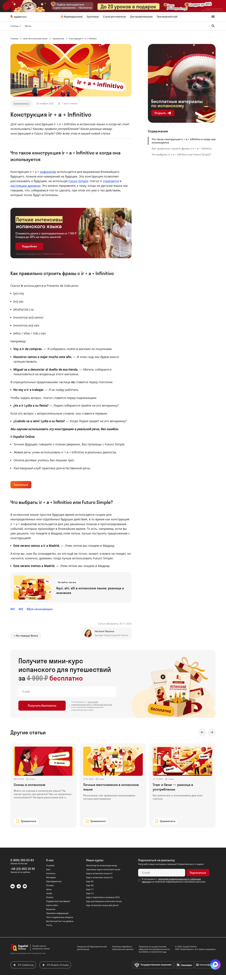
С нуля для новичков (114, 16)
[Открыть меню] (213, 16)
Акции (49, 893)
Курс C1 (90, 889)
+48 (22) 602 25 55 (22, 869)
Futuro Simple (78, 181)
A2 (21, 609)
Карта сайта (52, 905)
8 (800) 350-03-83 (22, 860)
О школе (50, 865)
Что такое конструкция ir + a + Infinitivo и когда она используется (184, 141)
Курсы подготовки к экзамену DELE (103, 897)
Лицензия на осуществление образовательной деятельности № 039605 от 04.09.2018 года (154, 949)
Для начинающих (40, 609)
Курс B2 (90, 885)
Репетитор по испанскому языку (101, 865)
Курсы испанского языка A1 (99, 873)
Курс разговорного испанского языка (104, 901)
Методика (51, 877)
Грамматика (21, 103)
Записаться (21, 484)
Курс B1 (90, 881)
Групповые (93, 16)
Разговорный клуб (167, 16)
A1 (13, 609)
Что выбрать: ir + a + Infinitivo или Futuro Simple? (181, 154)
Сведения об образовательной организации (92, 948)
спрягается (111, 181)
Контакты (50, 873)
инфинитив (48, 172)
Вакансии (50, 909)
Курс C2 (90, 893)
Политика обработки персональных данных (123, 948)
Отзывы (50, 885)
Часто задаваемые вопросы (59, 917)
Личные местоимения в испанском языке (111, 787)
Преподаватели (53, 881)
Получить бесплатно (42, 705)
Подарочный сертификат (58, 901)
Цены (48, 889)
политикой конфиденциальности (84, 703)
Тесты (28, 26)
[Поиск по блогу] (213, 25)
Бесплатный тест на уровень (60, 921)
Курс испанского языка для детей (102, 905)
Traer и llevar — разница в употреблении (173, 787)
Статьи (14, 26)
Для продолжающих (141, 16)
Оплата (49, 897)
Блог (48, 869)
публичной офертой (102, 704)
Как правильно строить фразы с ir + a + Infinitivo (182, 148)
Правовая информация (57, 913)
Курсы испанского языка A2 (99, 877)
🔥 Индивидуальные (71, 16)
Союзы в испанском (29, 785)
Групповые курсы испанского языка (103, 869)
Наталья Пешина (104, 631)
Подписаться (198, 872)
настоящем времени (25, 186)
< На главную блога (26, 635)
